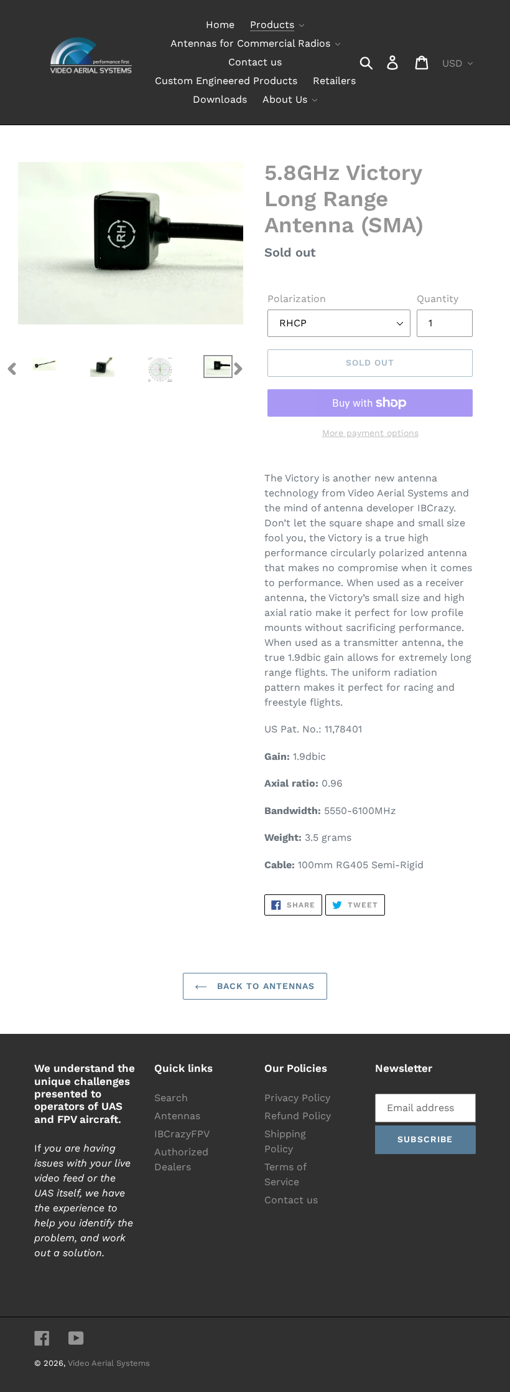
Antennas (177, 1116)
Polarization (296, 299)
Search (171, 1098)
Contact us (291, 1200)
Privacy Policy (297, 1098)
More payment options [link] (370, 433)
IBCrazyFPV (182, 1134)
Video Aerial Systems (109, 1363)
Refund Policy (297, 1116)
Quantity (437, 299)
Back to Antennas (264, 986)
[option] (35, 368)
